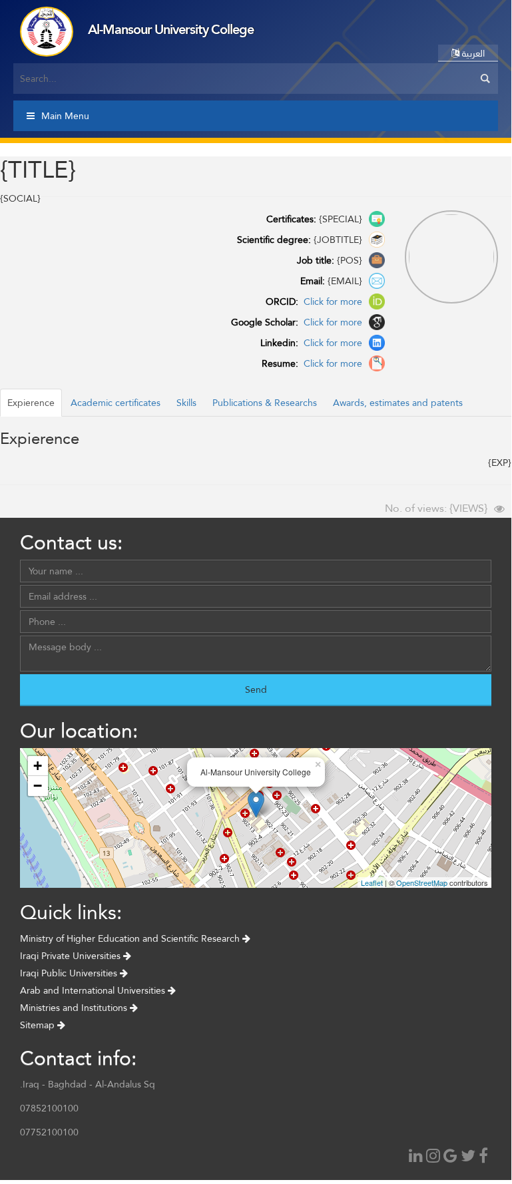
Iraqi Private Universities (71, 955)
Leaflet (372, 882)
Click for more (331, 301)
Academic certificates (115, 402)
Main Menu (65, 115)
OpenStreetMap (421, 882)
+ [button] (37, 765)
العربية (472, 53)
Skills (186, 402)
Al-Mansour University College (171, 29)
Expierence (31, 402)
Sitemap (38, 1025)
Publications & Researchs (264, 402)
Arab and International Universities (94, 990)
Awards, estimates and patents (398, 402)
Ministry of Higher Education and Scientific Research (131, 938)
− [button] (37, 785)
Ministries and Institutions (75, 1007)
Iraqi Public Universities (70, 973)
